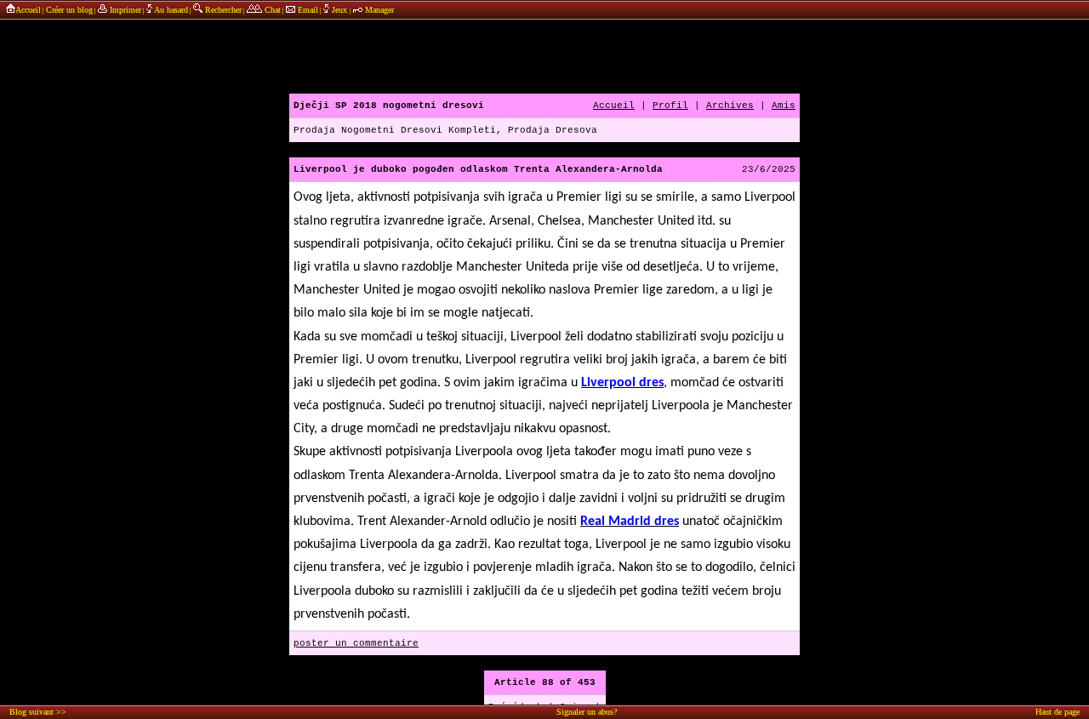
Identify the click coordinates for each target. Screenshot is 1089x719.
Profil (670, 105)
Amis (783, 105)
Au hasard (170, 9)
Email (306, 9)
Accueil (28, 9)
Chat (271, 9)
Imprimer (124, 9)
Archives (730, 105)
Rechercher (222, 9)
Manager (378, 9)
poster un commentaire (356, 643)
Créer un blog (69, 9)
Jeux (339, 9)
